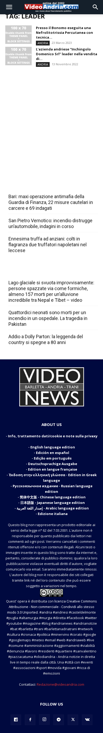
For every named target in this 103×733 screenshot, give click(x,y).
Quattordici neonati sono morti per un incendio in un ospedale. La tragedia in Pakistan (47, 318)
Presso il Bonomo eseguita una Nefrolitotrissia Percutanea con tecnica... (64, 32)
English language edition (52, 447)
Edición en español (52, 452)
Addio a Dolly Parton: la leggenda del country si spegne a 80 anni (45, 339)
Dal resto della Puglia (33, 185)
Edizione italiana (53, 513)
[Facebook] (30, 720)
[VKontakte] (87, 720)
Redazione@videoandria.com (60, 684)
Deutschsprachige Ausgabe (52, 463)
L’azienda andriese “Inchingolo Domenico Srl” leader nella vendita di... (66, 54)
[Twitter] (73, 720)
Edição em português (53, 458)
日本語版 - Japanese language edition (52, 502)
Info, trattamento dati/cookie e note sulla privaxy (52, 436)
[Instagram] (44, 719)
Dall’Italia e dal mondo (33, 271)
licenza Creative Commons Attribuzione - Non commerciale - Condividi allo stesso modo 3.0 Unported (52, 607)
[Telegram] (58, 720)
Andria (43, 43)
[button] (9, 7)
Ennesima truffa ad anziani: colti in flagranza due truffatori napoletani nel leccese (47, 244)
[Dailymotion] (16, 720)
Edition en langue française (52, 469)
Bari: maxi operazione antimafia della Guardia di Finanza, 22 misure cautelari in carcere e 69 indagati (50, 202)
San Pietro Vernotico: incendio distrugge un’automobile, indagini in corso (50, 223)
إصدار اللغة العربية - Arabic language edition (53, 508)
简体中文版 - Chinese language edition (53, 497)
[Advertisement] (51, 119)
